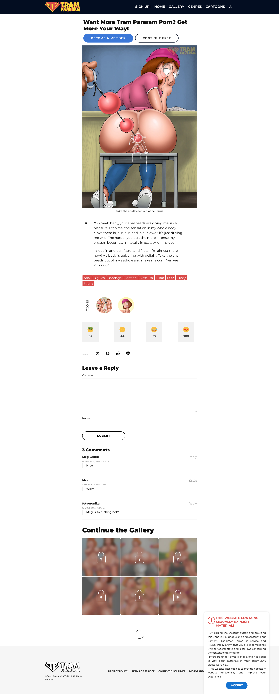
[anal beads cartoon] (139, 126)
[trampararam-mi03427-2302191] (178, 614)
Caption (130, 278)
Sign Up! (142, 7)
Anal (87, 278)
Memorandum (198, 671)
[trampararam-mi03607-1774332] (139, 575)
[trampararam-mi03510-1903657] (178, 575)
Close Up (146, 278)
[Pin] (107, 353)
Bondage (115, 278)
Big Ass (99, 278)
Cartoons (215, 7)
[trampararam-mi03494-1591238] (101, 614)
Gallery (176, 7)
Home (159, 7)
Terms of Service (143, 671)
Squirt (88, 284)
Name (86, 418)
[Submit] (118, 353)
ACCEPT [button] (237, 685)
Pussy (181, 278)
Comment (89, 375)
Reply (193, 457)
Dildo (160, 278)
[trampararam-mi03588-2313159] (101, 575)
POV (170, 278)
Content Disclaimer (171, 671)
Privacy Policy (118, 671)
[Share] (128, 353)
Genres (195, 7)
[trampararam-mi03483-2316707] (139, 614)
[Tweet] (98, 353)
